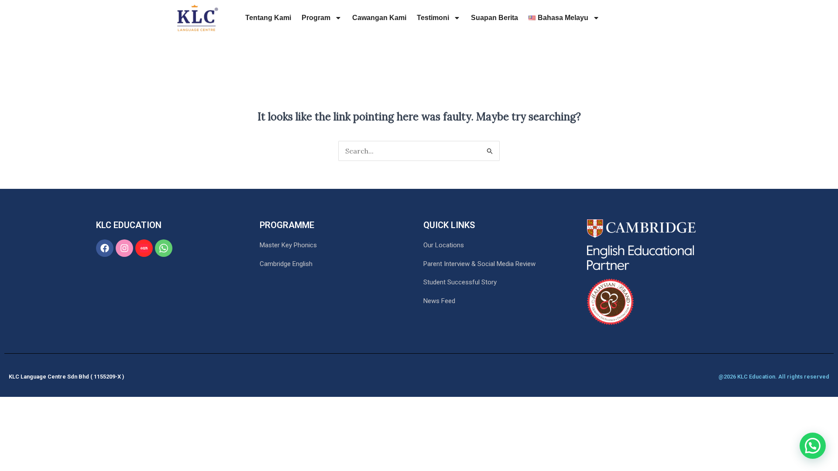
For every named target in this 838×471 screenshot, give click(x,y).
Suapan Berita (494, 17)
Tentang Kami (268, 17)
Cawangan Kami (379, 17)
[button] (813, 446)
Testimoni (433, 17)
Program (316, 17)
